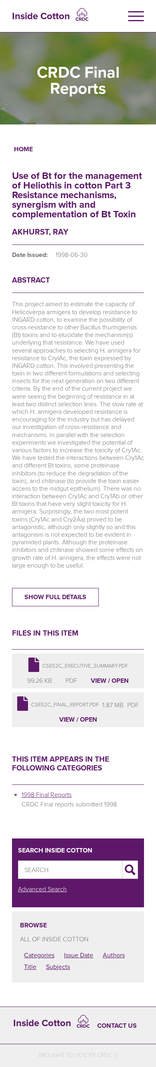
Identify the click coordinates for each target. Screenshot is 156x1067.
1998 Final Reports (47, 794)
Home (23, 149)
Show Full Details (55, 597)
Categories (39, 955)
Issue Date (78, 955)
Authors (114, 955)
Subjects (58, 966)
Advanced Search (42, 889)
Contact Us (117, 1025)
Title (30, 966)
